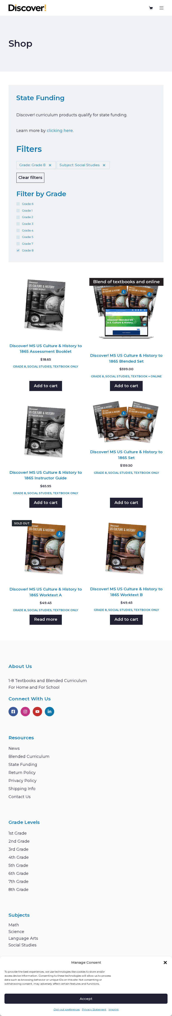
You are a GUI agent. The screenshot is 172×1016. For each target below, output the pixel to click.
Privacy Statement (94, 1009)
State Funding (23, 764)
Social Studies (39, 366)
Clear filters (30, 177)
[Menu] (161, 8)
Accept (86, 999)
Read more (45, 619)
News (14, 748)
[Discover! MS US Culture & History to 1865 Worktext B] (126, 549)
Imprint (114, 1009)
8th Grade (18, 889)
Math (14, 924)
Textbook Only (65, 366)
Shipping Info (22, 788)
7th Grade (18, 881)
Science (16, 931)
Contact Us (20, 796)
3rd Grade (18, 849)
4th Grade (19, 857)
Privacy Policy (23, 780)
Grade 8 (19, 366)
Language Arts (23, 938)
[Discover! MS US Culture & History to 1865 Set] (126, 422)
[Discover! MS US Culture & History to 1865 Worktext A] (46, 549)
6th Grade (18, 873)
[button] (165, 962)
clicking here (60, 130)
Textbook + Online (146, 376)
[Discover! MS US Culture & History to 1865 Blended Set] (126, 310)
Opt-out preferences (67, 1009)
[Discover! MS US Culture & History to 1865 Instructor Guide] (46, 432)
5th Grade (18, 865)
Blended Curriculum (29, 756)
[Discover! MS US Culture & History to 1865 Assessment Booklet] (46, 305)
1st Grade (18, 833)
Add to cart (46, 385)
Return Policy (22, 772)
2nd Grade (19, 841)
